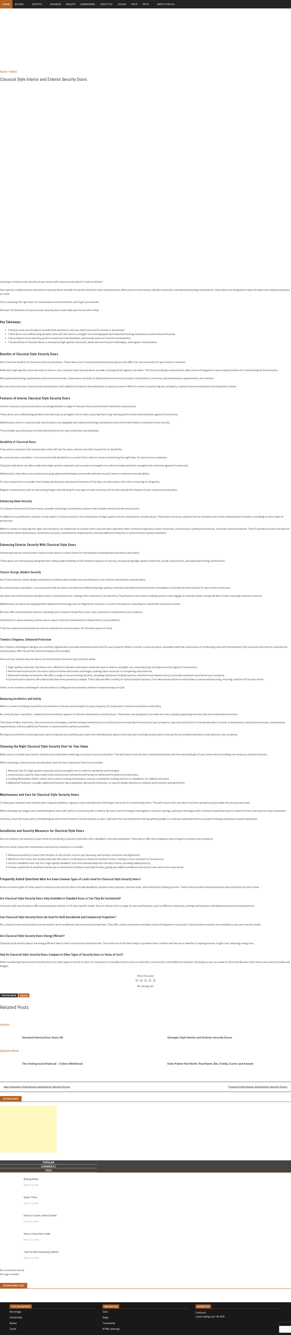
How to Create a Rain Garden (40, 1215)
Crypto (37, 4)
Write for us (165, 4)
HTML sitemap (111, 1328)
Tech (134, 4)
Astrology (15, 1311)
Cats (105, 1311)
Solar (122, 4)
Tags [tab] (48, 1170)
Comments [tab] (48, 1166)
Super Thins (30, 1197)
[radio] (137, 980)
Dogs (105, 1317)
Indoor (13, 71)
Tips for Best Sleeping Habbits (41, 1251)
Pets (146, 4)
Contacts (201, 1312)
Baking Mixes (31, 1179)
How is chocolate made (37, 1233)
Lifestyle (106, 4)
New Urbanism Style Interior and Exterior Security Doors (37, 1086)
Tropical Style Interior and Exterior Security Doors (257, 1086)
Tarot (13, 1328)
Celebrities (16, 1317)
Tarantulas (109, 1323)
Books (19, 4)
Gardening (87, 4)
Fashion (55, 4)
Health (70, 4)
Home (6, 4)
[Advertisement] (145, 42)
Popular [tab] (48, 1162)
